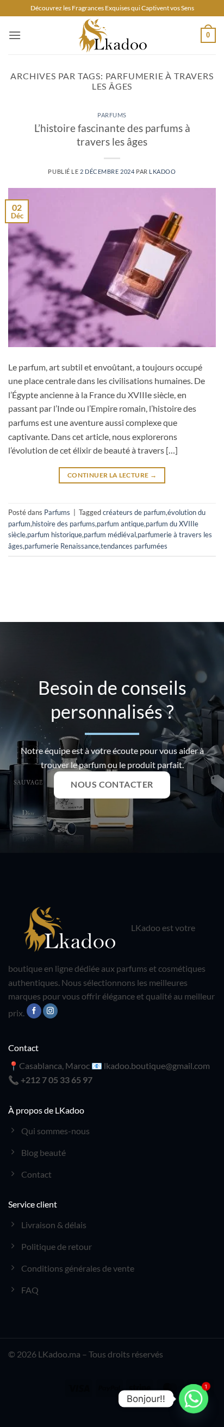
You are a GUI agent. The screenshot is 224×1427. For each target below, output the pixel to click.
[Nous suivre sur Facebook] (34, 1011)
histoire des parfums (63, 523)
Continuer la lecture (112, 475)
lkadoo (162, 171)
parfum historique (54, 534)
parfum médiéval (110, 534)
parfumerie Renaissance (61, 546)
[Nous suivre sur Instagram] (50, 1011)
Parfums (112, 114)
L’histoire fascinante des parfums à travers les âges (112, 135)
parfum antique (120, 523)
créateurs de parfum (134, 512)
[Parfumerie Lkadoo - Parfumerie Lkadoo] (112, 35)
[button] (14, 35)
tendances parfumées (134, 546)
